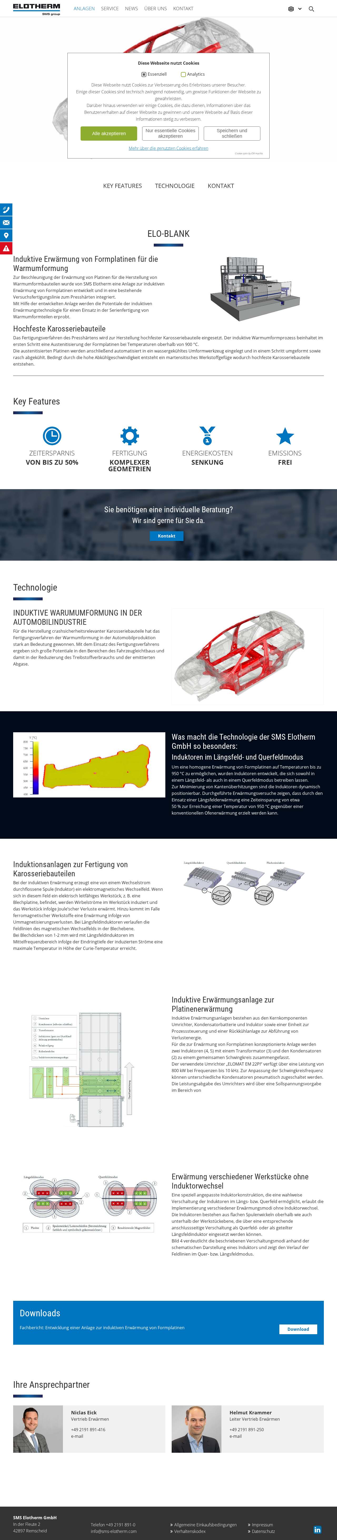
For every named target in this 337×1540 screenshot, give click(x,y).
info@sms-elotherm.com (114, 1531)
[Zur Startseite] (36, 10)
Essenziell (157, 74)
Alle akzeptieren (109, 133)
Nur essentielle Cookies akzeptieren (170, 133)
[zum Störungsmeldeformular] (6, 248)
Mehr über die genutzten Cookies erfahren (168, 148)
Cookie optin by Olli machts (249, 153)
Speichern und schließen (232, 133)
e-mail (77, 1436)
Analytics (196, 74)
